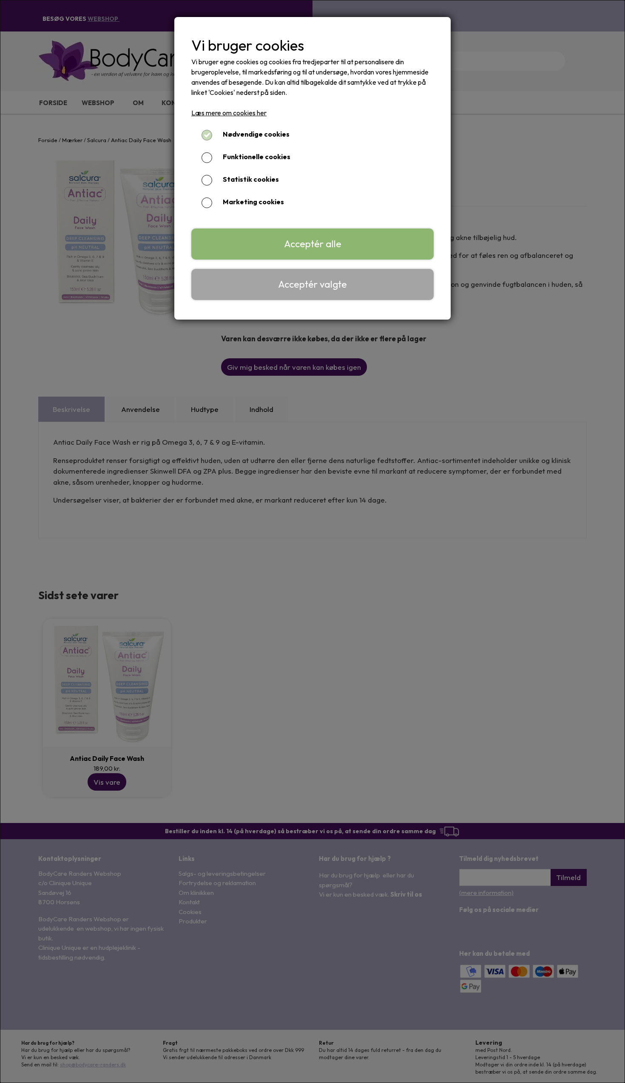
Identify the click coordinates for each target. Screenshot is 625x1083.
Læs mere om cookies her (229, 113)
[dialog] (312, 541)
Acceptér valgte (312, 284)
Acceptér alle (312, 244)
